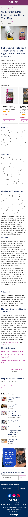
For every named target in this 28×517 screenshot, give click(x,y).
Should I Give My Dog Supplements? (12, 352)
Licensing (24, 505)
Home (3, 8)
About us (3, 505)
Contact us (17, 505)
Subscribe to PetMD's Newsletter (10, 484)
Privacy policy (22, 507)
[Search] (25, 3)
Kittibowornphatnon (12, 342)
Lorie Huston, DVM (8, 22)
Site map (18, 509)
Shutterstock (5, 344)
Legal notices (11, 509)
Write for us (9, 505)
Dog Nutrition (10, 8)
